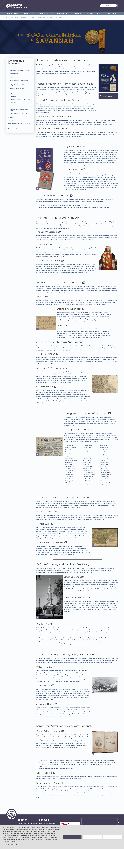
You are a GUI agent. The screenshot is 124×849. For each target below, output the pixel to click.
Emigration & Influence (19, 17)
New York (14, 96)
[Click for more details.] (92, 83)
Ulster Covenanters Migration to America (19, 76)
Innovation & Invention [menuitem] (45, 13)
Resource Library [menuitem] (111, 13)
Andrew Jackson (16, 91)
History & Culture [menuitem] (28, 13)
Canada (10, 120)
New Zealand (12, 126)
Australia (10, 117)
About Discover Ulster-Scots (47, 823)
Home (7, 17)
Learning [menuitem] (77, 13)
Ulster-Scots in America (17, 88)
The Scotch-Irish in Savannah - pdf (108, 95)
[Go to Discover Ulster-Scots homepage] (11, 814)
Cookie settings (72, 837)
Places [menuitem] (98, 13)
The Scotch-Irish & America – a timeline (18, 85)
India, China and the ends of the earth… (19, 123)
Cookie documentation (11, 844)
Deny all (92, 837)
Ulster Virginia (15, 105)
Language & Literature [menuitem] (63, 13)
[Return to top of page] (118, 823)
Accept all (112, 837)
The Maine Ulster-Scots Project (19, 113)
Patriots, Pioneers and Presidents (20, 99)
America (32, 17)
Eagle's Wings (14, 73)
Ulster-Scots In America (45, 17)
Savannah (14, 102)
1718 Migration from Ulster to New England (19, 109)
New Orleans (15, 93)
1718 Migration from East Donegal (19, 70)
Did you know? (12, 128)
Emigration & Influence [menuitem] (12, 13)
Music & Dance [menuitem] (88, 13)
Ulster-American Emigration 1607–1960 (19, 81)
